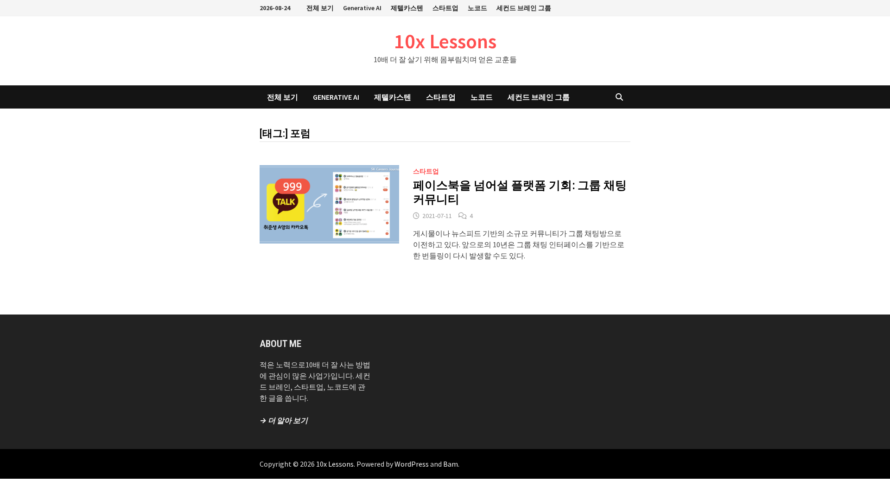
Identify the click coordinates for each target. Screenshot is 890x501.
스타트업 (445, 8)
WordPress (411, 464)
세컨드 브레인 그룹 (523, 8)
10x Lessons (445, 41)
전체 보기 (320, 8)
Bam (450, 464)
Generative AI (362, 8)
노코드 (477, 8)
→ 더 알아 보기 (284, 420)
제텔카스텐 (407, 8)
